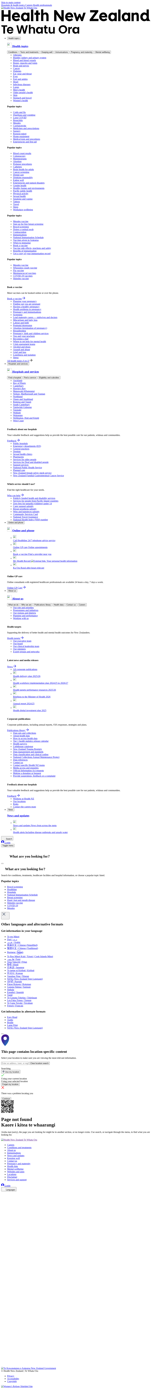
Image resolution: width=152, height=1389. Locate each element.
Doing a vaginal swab (23, 229)
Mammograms (20, 158)
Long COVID (19, 117)
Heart (15, 82)
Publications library (42, 605)
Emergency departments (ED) (27, 446)
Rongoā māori (19, 133)
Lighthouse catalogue (23, 746)
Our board (18, 643)
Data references (20, 760)
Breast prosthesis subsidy (25, 509)
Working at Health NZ (23, 798)
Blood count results (22, 153)
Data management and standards (28, 752)
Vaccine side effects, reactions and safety (32, 248)
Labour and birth (21, 322)
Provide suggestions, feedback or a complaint (34, 776)
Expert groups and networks (26, 651)
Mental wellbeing (102, 52)
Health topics (14, 38)
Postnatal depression (22, 325)
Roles (15, 804)
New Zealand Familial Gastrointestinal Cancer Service (38, 475)
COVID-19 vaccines (23, 276)
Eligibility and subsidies (49, 378)
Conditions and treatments (19, 1147)
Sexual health (19, 196)
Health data (59, 605)
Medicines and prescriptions (26, 128)
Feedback (12, 440)
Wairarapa (18, 415)
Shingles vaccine (21, 278)
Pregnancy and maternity (81, 52)
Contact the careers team (24, 806)
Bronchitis (18, 120)
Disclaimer (12, 1177)
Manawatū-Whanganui (24, 391)
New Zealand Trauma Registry (27, 749)
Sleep (15, 207)
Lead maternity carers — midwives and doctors (35, 317)
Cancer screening (21, 172)
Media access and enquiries (26, 768)
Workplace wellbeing (23, 209)
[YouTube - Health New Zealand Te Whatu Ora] (3, 1357)
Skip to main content (10, 2)
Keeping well (47, 52)
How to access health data (25, 738)
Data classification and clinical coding (30, 754)
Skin (15, 95)
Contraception (19, 232)
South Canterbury (21, 404)
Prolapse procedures (22, 164)
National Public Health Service (27, 467)
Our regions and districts (24, 613)
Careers (29, 5)
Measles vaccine (20, 221)
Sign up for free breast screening (28, 224)
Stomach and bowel (22, 98)
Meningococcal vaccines (24, 273)
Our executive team (22, 641)
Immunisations (61, 52)
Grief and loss (19, 352)
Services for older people (24, 459)
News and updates (15, 1155)
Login (7, 842)
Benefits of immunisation (25, 251)
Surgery (16, 131)
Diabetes (17, 71)
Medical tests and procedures (26, 139)
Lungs (16, 87)
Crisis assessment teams (24, 344)
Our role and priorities (23, 607)
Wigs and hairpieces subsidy (26, 511)
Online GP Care (15, 588)
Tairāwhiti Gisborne (22, 407)
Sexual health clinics (22, 454)
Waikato (17, 412)
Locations (11, 1174)
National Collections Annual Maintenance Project (36, 757)
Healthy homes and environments (28, 188)
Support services (20, 465)
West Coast (18, 420)
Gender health (19, 185)
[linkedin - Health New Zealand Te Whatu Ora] (3, 1202)
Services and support (17, 1179)
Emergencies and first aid (25, 141)
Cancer (16, 68)
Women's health (20, 100)
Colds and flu (19, 112)
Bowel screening (21, 226)
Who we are (26, 605)
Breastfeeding (19, 331)
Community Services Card (25, 514)
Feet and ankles (20, 79)
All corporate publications (25, 669)
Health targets (14, 638)
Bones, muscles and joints (25, 63)
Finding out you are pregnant (26, 304)
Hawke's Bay (19, 388)
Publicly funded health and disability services (34, 498)
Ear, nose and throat (22, 73)
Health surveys (20, 743)
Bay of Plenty (19, 383)
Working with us (21, 618)
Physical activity (20, 193)
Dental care (18, 175)
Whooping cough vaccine (25, 268)
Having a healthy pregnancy (26, 306)
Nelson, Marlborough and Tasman (29, 394)
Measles (17, 123)
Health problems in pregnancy (27, 309)
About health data (21, 735)
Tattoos (16, 201)
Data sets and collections (24, 733)
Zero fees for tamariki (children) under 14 (32, 503)
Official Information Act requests (28, 770)
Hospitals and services (18, 364)
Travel (16, 204)
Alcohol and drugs (21, 347)
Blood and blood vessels (24, 60)
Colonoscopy (19, 156)
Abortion (17, 161)
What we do (13, 605)
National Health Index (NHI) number (30, 519)
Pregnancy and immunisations (27, 312)
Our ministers (19, 649)
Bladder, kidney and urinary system (29, 57)
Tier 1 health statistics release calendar (31, 741)
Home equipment (21, 136)
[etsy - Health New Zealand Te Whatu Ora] (76, 1353)
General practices (21, 449)
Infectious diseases (21, 84)
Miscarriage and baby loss (25, 320)
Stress (16, 357)
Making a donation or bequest (27, 773)
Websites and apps (15, 1171)
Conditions (12, 52)
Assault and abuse (21, 349)
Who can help (14, 495)
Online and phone (15, 522)
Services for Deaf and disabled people (31, 462)
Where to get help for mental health (29, 341)
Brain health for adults (23, 169)
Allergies (17, 55)
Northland (18, 396)
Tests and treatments (29, 52)
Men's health (19, 90)
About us (12, 591)
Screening (17, 314)
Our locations (19, 801)
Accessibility (13, 1378)
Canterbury (18, 386)
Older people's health (23, 92)
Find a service (30, 378)
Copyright (12, 1381)
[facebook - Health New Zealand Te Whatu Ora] (3, 1194)
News (10, 666)
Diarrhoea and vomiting (24, 115)
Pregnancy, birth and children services (31, 333)
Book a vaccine (20, 245)
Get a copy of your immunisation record (31, 253)
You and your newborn (24, 336)
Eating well (18, 180)
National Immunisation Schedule (28, 237)
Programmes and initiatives (25, 610)
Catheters (17, 166)
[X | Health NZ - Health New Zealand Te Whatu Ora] (3, 1365)
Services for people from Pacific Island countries (35, 501)
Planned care (19, 470)
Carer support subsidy (23, 506)
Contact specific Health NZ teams (29, 765)
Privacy (10, 1376)
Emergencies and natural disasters (29, 183)
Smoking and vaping (23, 199)
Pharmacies (18, 457)
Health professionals (42, 5)
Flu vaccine (18, 270)
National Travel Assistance (25, 517)
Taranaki (17, 410)
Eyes (15, 76)
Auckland (17, 380)
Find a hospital (14, 378)
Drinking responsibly (23, 177)
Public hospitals (20, 443)
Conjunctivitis (19, 125)
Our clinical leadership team (26, 646)
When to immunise (22, 243)
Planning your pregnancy (25, 301)
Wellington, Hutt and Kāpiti (26, 418)
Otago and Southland (23, 399)
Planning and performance (25, 615)
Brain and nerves (21, 65)
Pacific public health (22, 191)
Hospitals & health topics (13, 5)
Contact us (71, 605)
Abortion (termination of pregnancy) (30, 328)
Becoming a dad (20, 339)
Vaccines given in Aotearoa (26, 240)
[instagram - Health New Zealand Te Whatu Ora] (3, 1198)
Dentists (17, 451)
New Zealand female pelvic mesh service (32, 473)
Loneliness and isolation (24, 355)
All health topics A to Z (18, 361)
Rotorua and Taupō (22, 402)
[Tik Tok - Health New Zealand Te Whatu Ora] (3, 1361)
